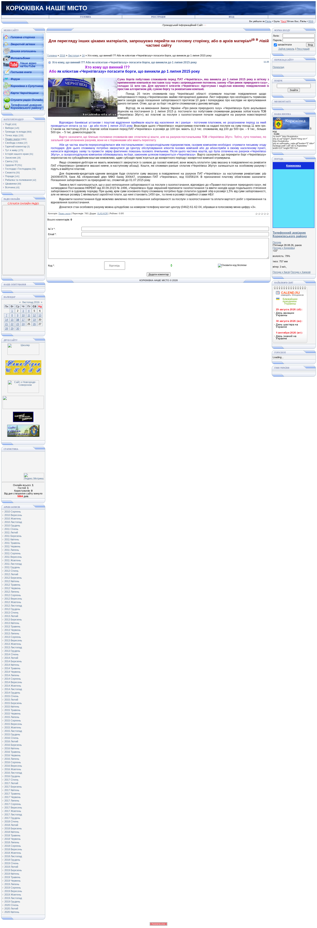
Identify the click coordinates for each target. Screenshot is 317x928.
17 (23, 319)
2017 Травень (12, 793)
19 (34, 319)
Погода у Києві (281, 272)
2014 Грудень (12, 692)
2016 (62, 55)
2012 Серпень (12, 595)
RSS (310, 21)
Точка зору (11, 135)
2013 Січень (11, 612)
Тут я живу (11, 150)
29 (12, 328)
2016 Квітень (11, 748)
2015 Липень (11, 717)
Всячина (10, 187)
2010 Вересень (13, 515)
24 (23, 324)
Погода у (284, 248)
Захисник (10, 157)
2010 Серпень (12, 511)
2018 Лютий (11, 825)
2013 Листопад (13, 647)
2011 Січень (11, 529)
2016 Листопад (13, 772)
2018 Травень (12, 835)
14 (6, 319)
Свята (8, 161)
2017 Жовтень (12, 811)
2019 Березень (13, 870)
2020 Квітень (11, 912)
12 (34, 315)
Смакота (10, 172)
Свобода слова (14, 142)
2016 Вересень (13, 765)
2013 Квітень (11, 623)
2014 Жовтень (12, 685)
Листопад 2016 (30, 302)
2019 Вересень (13, 891)
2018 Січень (11, 821)
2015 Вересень (13, 724)
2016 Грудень (12, 776)
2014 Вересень (13, 682)
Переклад (278, 67)
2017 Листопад (13, 814)
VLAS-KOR (102, 213)
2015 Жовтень (12, 727)
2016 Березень (13, 744)
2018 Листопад (13, 856)
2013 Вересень (13, 640)
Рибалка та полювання (18, 179)
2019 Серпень (12, 887)
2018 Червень (12, 838)
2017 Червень (12, 797)
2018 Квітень (11, 832)
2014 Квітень (11, 664)
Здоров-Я (10, 165)
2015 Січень (11, 696)
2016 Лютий (11, 741)
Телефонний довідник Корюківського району (290, 234)
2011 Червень (12, 546)
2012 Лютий (11, 574)
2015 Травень (12, 710)
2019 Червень (12, 880)
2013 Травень (12, 626)
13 (40, 315)
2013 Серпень (12, 637)
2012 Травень (12, 584)
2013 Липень (11, 633)
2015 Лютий (11, 699)
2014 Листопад (13, 689)
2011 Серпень (12, 553)
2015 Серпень (12, 720)
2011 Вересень (13, 556)
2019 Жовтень (12, 894)
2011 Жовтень (12, 560)
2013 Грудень (12, 650)
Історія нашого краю (17, 154)
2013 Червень (12, 630)
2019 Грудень (12, 901)
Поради (9, 176)
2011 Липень (11, 549)
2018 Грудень (12, 859)
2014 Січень (11, 654)
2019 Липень (11, 884)
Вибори (9, 128)
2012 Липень (11, 591)
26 (34, 324)
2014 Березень (13, 661)
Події (8, 124)
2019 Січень (11, 863)
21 (6, 324)
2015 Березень (13, 703)
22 (12, 324)
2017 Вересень (13, 807)
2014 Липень (11, 675)
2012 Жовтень (12, 602)
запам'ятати (285, 44)
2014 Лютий (11, 657)
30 (17, 328)
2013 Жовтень (12, 643)
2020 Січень (11, 905)
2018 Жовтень (12, 852)
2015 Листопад (13, 731)
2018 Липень (11, 842)
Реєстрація (303, 48)
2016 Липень (11, 758)
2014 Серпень (12, 678)
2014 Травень (12, 668)
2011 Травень (12, 543)
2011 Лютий (11, 532)
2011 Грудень (12, 567)
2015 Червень (12, 713)
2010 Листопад (13, 522)
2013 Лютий (11, 616)
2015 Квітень (11, 706)
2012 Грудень (12, 609)
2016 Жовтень (12, 769)
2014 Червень (12, 671)
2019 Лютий (11, 866)
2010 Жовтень (12, 518)
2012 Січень (11, 570)
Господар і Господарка (18, 168)
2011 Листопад (13, 563)
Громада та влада (15, 131)
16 (17, 319)
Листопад (73, 55)
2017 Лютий (11, 783)
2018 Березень (13, 828)
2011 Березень (13, 536)
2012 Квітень (11, 581)
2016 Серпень (12, 762)
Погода (277, 242)
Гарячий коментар (15, 146)
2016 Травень (12, 751)
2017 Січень (11, 779)
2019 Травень (12, 877)
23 (17, 324)
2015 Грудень (12, 734)
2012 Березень (13, 577)
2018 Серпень (12, 845)
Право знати (12, 139)
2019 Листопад (13, 898)
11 (29, 315)
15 (12, 319)
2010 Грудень (12, 525)
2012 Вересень (13, 598)
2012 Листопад (13, 605)
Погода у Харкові (301, 272)
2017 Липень (11, 800)
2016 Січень (11, 738)
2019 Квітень (11, 873)
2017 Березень (13, 786)
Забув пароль (286, 48)
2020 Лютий (11, 908)
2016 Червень (12, 755)
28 (6, 328)
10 (23, 315)
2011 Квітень (11, 539)
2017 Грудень (12, 818)
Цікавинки (11, 183)
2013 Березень (13, 619)
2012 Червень (12, 588)
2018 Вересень (13, 849)
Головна (52, 55)
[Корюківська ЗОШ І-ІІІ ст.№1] (23, 367)
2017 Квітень (11, 790)
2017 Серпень (12, 804)
